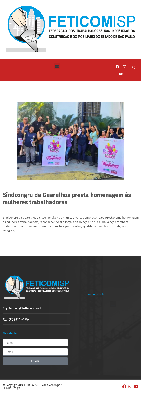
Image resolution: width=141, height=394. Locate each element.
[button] (57, 66)
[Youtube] (120, 73)
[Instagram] (124, 66)
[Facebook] (117, 66)
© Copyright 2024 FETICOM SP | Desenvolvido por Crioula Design (32, 386)
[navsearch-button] (135, 67)
